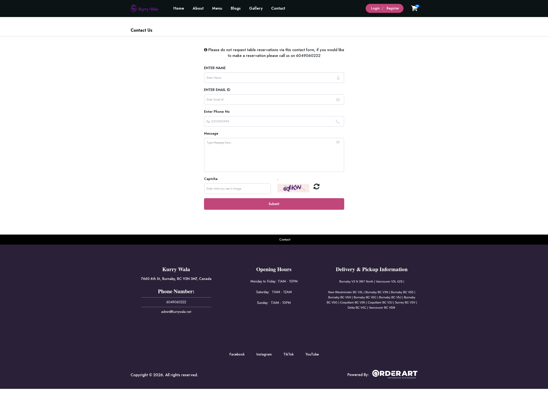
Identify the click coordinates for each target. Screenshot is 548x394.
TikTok (288, 354)
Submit (274, 203)
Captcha (210, 178)
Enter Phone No (217, 111)
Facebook (237, 354)
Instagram (264, 354)
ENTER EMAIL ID (217, 89)
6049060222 (308, 55)
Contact (278, 8)
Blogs (236, 8)
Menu (217, 8)
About (198, 8)
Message (211, 133)
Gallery (256, 8)
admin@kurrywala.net (176, 311)
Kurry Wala (176, 269)
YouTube (312, 354)
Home (178, 8)
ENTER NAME (215, 67)
